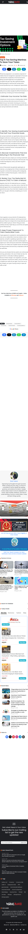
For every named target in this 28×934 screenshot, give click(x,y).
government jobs (5, 887)
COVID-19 (4, 884)
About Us (6, 925)
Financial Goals (9, 323)
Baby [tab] (24, 613)
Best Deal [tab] (3, 612)
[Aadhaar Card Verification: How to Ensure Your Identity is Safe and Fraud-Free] (6, 724)
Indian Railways (5, 892)
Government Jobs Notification (16, 887)
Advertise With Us (15, 925)
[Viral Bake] (14, 2)
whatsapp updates (5, 897)
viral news (4, 894)
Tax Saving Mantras (21, 325)
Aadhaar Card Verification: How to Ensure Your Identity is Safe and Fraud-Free (19, 724)
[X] (9, 69)
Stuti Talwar (4, 65)
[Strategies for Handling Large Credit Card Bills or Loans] (6, 711)
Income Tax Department (17, 889)
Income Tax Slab (12, 325)
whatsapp (10, 894)
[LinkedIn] (14, 69)
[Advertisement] (14, 19)
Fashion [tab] (18, 613)
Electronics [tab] (11, 613)
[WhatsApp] (19, 69)
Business (7, 54)
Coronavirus (11, 882)
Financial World (17, 323)
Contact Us (23, 925)
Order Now (6, 624)
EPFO (19, 884)
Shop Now (22, 642)
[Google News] (14, 329)
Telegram (21, 295)
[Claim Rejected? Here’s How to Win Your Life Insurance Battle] (6, 718)
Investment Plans (13, 892)
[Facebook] (4, 69)
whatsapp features (17, 894)
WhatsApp (13, 295)
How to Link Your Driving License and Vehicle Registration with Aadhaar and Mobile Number (14, 510)
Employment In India (12, 884)
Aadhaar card (4, 882)
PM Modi (20, 892)
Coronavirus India (19, 882)
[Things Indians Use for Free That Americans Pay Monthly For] (6, 690)
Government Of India (6, 889)
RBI (25, 892)
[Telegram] (24, 69)
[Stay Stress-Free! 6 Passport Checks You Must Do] (6, 696)
